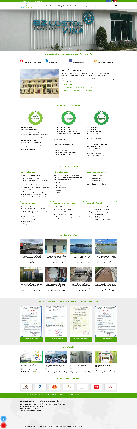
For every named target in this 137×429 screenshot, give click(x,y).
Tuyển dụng (92, 6)
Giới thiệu (46, 6)
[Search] (116, 6)
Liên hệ (105, 6)
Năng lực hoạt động (56, 6)
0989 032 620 (37, 62)
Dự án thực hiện (68, 6)
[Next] (132, 30)
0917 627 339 (28, 62)
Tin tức (100, 6)
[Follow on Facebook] (107, 1)
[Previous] (4, 30)
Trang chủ (39, 6)
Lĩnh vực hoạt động (81, 6)
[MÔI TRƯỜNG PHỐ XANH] (26, 5)
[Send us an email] (113, 1)
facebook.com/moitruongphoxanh (33, 410)
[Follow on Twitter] (110, 1)
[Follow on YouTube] (115, 1)
